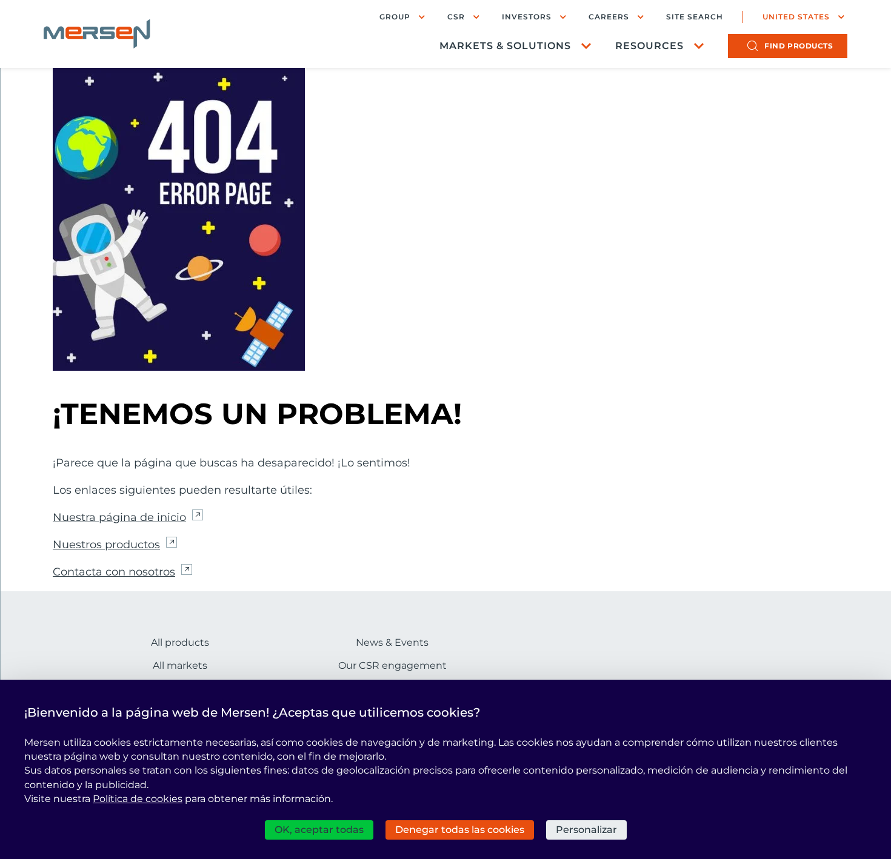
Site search (694, 17)
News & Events (392, 642)
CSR (456, 16)
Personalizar (586, 829)
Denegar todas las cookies (459, 829)
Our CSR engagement (392, 665)
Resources (649, 45)
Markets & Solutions (505, 45)
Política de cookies (137, 798)
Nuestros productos (106, 544)
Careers (609, 16)
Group (394, 16)
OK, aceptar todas (319, 829)
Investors (527, 16)
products (798, 45)
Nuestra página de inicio (119, 517)
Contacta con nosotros (114, 572)
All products (180, 642)
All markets (180, 665)
